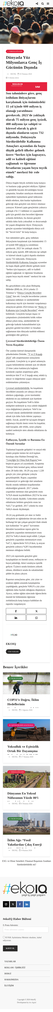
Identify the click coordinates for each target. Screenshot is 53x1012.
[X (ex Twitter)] (13, 904)
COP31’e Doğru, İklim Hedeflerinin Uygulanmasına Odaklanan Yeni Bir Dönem (26, 706)
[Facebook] (20, 904)
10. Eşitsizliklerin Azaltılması (21, 725)
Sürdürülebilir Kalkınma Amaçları (21, 262)
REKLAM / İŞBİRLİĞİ (14, 968)
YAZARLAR (10, 961)
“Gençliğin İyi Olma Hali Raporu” (22, 460)
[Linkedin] (27, 904)
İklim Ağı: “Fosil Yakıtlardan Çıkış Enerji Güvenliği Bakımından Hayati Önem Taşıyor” (24, 846)
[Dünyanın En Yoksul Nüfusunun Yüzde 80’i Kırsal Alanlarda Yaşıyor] (26, 776)
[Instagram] (6, 904)
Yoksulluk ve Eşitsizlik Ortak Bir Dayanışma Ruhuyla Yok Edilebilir (23, 751)
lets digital (32, 1002)
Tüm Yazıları (13, 651)
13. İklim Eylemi (15, 678)
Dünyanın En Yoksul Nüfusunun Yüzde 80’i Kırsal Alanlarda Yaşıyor (24, 797)
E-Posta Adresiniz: (10, 925)
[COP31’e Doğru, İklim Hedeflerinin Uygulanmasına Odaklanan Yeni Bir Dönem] (26, 683)
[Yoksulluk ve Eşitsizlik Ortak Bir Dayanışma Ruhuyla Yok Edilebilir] (26, 730)
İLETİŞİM (9, 986)
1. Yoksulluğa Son (15, 51)
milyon (22, 245)
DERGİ (7, 974)
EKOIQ (13, 74)
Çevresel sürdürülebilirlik (17, 388)
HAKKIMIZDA (11, 980)
